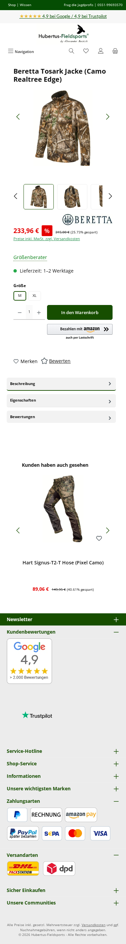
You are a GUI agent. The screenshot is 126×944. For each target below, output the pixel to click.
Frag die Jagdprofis (78, 4)
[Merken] (99, 539)
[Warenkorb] (115, 51)
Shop (12, 4)
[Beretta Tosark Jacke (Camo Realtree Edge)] (63, 128)
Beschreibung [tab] (22, 383)
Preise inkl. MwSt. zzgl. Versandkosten (46, 238)
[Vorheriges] (18, 117)
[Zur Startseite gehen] (63, 34)
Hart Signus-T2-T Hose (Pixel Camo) (63, 563)
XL (35, 295)
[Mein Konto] (100, 51)
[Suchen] (71, 51)
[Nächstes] (107, 117)
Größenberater (30, 257)
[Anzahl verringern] (19, 312)
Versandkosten (94, 925)
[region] (63, 138)
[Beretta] (87, 219)
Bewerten (60, 361)
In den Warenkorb (79, 312)
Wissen (25, 4)
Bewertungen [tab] (22, 416)
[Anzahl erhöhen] (39, 312)
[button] (80, 332)
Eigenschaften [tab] (23, 400)
